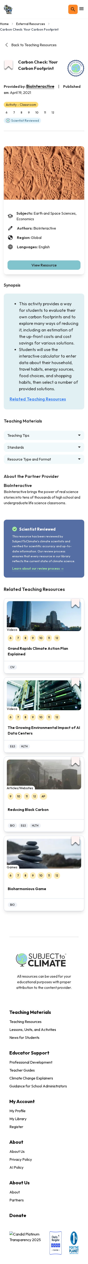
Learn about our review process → (38, 568)
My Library (18, 1118)
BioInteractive (40, 86)
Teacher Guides (22, 1070)
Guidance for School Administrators (38, 1086)
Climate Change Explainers (31, 1078)
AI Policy (16, 1167)
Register (16, 1126)
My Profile (17, 1110)
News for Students (24, 1037)
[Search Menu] (73, 9)
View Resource (44, 265)
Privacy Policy (20, 1159)
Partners (16, 1200)
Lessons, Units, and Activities (32, 1029)
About (14, 1192)
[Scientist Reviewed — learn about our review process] (75, 68)
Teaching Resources (25, 1021)
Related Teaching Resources (38, 399)
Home (4, 24)
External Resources (30, 24)
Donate (17, 1215)
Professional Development (30, 1062)
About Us (17, 1151)
